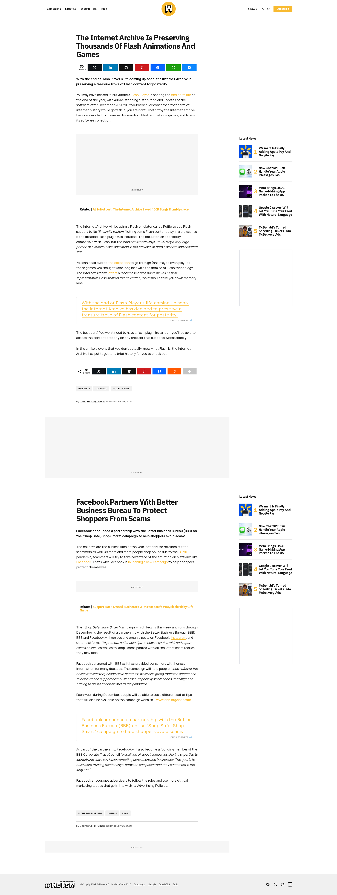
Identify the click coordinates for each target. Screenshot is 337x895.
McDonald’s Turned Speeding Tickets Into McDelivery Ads (275, 230)
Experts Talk (164, 884)
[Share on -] (95, 67)
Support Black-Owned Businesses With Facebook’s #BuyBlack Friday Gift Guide (136, 608)
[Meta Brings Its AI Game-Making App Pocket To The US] (245, 191)
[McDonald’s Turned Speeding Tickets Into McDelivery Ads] (245, 231)
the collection (119, 263)
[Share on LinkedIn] (114, 371)
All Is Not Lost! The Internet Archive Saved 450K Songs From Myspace (140, 209)
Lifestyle (152, 884)
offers (112, 273)
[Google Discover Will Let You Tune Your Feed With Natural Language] (245, 211)
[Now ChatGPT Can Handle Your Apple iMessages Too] (245, 171)
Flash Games (84, 389)
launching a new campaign (148, 562)
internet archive (121, 389)
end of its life (181, 95)
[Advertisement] (137, 163)
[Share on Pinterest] (144, 371)
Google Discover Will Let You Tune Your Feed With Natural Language (275, 211)
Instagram (178, 637)
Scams (125, 813)
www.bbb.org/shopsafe (173, 700)
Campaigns (139, 884)
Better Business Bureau (90, 813)
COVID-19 (185, 552)
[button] (263, 9)
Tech (175, 884)
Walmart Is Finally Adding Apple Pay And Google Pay (275, 151)
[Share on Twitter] (99, 371)
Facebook (83, 562)
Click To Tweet (179, 320)
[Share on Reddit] (174, 371)
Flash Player (140, 95)
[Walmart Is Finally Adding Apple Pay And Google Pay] (245, 151)
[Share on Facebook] (159, 371)
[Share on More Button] (190, 371)
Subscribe (283, 8)
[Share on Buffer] (129, 371)
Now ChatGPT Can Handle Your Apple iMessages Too (272, 171)
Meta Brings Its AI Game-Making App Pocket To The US (272, 191)
